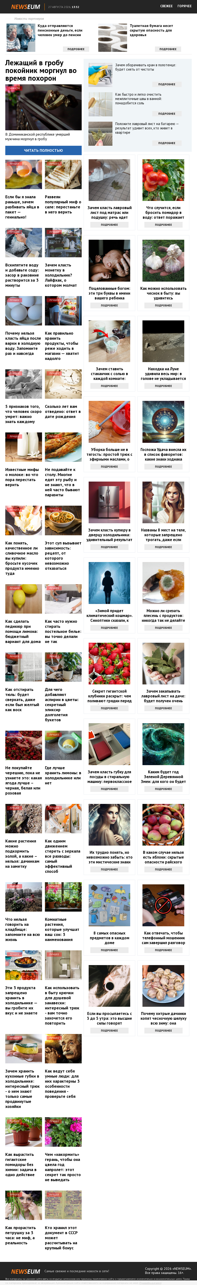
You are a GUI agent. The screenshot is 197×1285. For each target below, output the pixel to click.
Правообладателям (150, 1283)
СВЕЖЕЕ (166, 6)
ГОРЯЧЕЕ (185, 6)
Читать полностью (43, 150)
